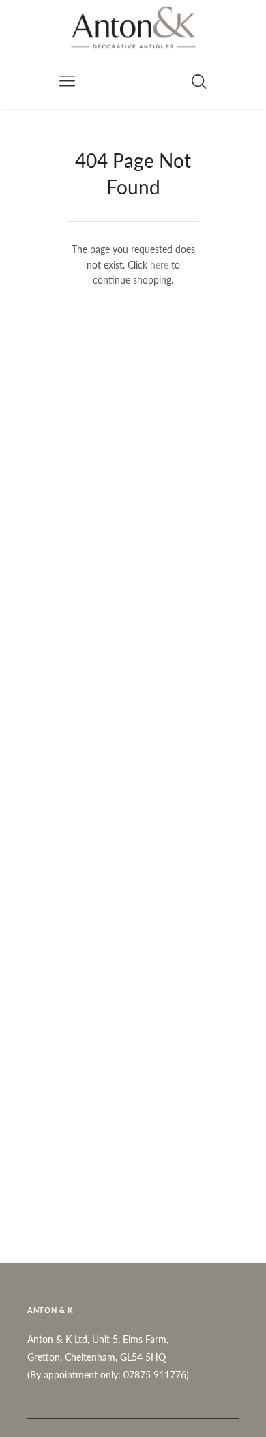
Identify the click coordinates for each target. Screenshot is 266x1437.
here (159, 265)
